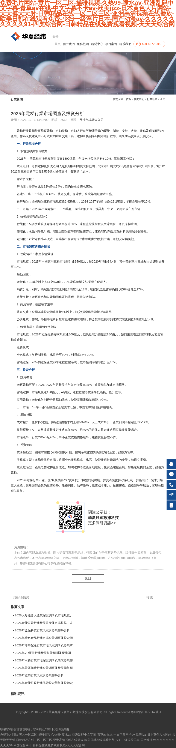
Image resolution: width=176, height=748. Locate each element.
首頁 (58, 44)
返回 (88, 578)
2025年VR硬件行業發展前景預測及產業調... (44, 653)
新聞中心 (97, 44)
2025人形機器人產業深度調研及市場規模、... (45, 615)
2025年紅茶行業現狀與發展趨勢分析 (39, 675)
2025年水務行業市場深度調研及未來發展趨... (45, 660)
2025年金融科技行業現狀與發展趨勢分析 (42, 630)
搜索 (149, 597)
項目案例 (111, 44)
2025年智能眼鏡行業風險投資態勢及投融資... (45, 683)
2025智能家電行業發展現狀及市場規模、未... (45, 623)
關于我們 (69, 44)
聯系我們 (125, 44)
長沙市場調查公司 (91, 120)
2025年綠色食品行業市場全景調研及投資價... (45, 638)
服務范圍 (83, 44)
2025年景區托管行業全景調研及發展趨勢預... (45, 668)
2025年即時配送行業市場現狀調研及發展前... (45, 645)
